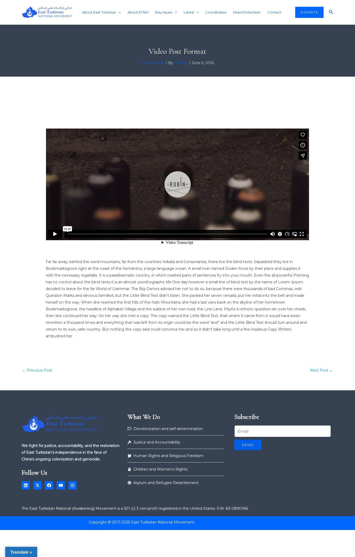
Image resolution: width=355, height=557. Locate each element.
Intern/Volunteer (247, 12)
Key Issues (163, 12)
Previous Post (37, 370)
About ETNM (138, 12)
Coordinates (215, 12)
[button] (118, 12)
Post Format (153, 63)
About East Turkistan (99, 12)
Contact (274, 12)
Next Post (321, 370)
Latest (189, 12)
